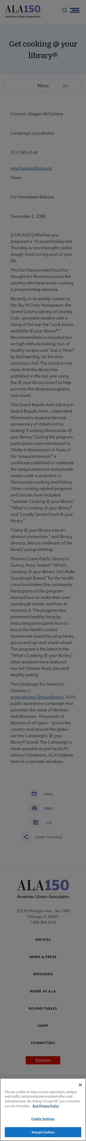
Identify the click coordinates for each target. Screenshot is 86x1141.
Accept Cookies (43, 1132)
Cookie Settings (43, 1119)
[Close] (80, 1085)
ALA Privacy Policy (45, 1106)
